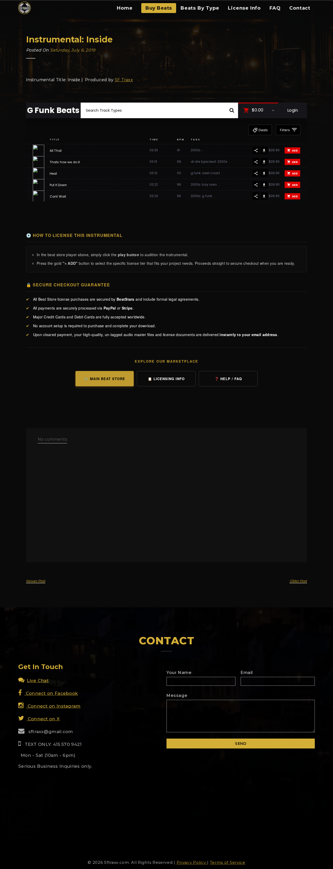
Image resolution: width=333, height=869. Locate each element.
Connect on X (43, 718)
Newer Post (35, 581)
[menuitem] (124, 10)
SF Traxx (124, 79)
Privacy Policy (192, 862)
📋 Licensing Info (166, 378)
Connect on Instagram (53, 706)
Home (124, 8)
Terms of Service (227, 862)
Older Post (298, 581)
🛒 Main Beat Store (104, 378)
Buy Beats (158, 8)
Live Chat (38, 680)
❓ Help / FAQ (228, 378)
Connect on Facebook (51, 693)
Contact (299, 8)
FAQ (275, 8)
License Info (244, 8)
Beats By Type (200, 8)
